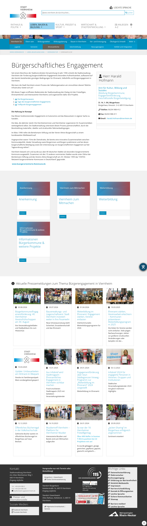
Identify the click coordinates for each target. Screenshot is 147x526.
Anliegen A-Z (121, 26)
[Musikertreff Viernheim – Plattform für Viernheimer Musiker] (58, 412)
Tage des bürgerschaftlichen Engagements (34, 102)
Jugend (17, 47)
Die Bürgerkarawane (25, 99)
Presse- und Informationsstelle (18, 498)
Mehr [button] (23, 213)
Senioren (34, 47)
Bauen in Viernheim (78, 41)
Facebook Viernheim (21, 510)
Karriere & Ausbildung (120, 488)
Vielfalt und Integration (123, 47)
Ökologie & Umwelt (117, 41)
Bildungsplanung (60, 41)
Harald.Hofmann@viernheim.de (119, 118)
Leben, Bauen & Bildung (36, 52)
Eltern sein (30, 41)
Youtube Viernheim (20, 512)
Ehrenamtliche (53, 47)
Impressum (115, 486)
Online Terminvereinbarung (56, 479)
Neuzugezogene (97, 47)
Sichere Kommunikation (121, 496)
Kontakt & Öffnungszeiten (122, 491)
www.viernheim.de (17, 52)
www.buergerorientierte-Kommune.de (29, 164)
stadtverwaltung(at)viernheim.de (24, 491)
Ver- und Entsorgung (98, 41)
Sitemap (114, 499)
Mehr (132, 41)
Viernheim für (16, 41)
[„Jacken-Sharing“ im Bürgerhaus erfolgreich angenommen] (120, 412)
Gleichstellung (75, 47)
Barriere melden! (118, 504)
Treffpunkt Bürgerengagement (29, 104)
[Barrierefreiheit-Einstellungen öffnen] (143, 267)
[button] (131, 25)
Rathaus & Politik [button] (17, 26)
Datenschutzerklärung (120, 472)
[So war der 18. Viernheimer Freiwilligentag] (89, 412)
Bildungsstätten (44, 41)
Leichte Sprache (118, 494)
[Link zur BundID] (90, 483)
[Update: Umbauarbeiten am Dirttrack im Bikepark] (27, 356)
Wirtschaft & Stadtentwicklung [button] (92, 26)
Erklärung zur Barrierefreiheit (124, 480)
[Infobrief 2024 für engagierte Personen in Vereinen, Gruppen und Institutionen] (120, 357)
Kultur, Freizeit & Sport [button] (66, 26)
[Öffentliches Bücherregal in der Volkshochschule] (27, 412)
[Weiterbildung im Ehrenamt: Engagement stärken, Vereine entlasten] (89, 296)
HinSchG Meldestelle (120, 483)
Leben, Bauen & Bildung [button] (39, 26)
